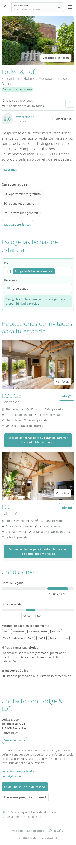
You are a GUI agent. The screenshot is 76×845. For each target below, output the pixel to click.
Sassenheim (11, 78)
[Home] (4, 812)
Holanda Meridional (39, 78)
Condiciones (35, 831)
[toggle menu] (70, 7)
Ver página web (12, 776)
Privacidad (16, 831)
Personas (10, 280)
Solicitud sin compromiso (17, 89)
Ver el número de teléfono (19, 771)
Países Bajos (18, 812)
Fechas (9, 263)
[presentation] (38, 271)
